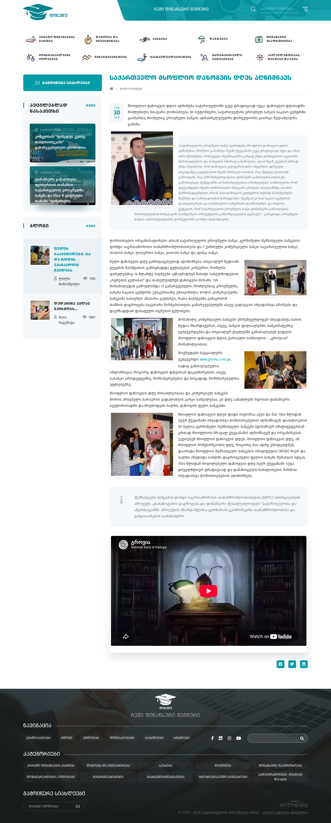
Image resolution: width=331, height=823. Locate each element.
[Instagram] (229, 738)
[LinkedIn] (304, 664)
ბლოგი (66, 738)
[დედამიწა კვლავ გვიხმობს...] (40, 310)
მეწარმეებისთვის (108, 777)
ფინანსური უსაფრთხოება (280, 765)
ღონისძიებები (131, 89)
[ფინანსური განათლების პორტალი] (45, 12)
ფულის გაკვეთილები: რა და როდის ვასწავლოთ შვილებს (72, 259)
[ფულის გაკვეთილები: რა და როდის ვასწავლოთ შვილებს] (40, 255)
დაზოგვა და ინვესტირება (108, 765)
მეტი (90, 105)
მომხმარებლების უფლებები (51, 777)
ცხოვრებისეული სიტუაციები (223, 777)
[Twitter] (292, 664)
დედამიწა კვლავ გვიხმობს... (72, 306)
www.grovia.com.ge (215, 359)
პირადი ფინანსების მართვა (50, 765)
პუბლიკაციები (38, 738)
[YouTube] (238, 738)
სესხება (165, 765)
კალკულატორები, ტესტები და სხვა (280, 777)
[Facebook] (280, 664)
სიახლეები (154, 738)
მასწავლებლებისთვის (165, 777)
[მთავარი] (111, 88)
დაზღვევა (223, 765)
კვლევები (91, 738)
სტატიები (182, 738)
